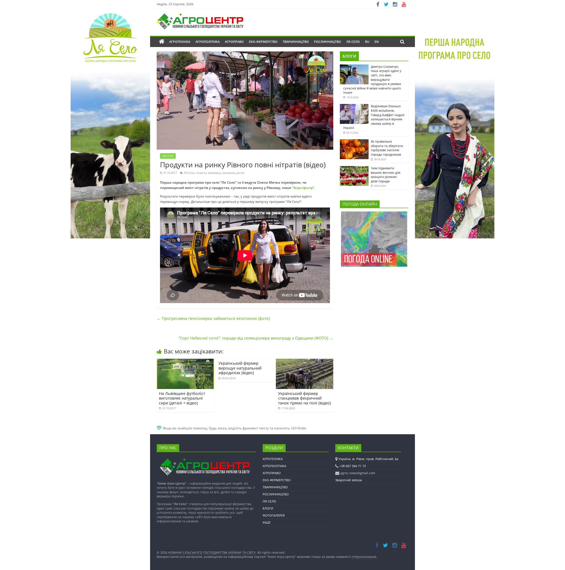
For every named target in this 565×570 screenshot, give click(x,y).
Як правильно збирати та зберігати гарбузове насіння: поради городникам (387, 148)
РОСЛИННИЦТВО (327, 42)
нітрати (201, 173)
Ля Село (189, 173)
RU (367, 42)
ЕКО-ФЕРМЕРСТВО (263, 42)
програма (228, 173)
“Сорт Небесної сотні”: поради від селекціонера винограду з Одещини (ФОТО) (256, 338)
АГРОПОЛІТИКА (208, 42)
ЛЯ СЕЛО (353, 42)
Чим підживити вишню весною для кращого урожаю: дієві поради (385, 174)
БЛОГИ (349, 56)
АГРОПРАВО (234, 42)
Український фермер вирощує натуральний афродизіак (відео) (240, 367)
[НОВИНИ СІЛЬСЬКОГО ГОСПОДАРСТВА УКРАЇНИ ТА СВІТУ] (200, 15)
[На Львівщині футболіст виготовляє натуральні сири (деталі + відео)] (185, 361)
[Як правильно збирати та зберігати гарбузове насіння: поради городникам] (354, 142)
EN (377, 42)
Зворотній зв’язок (348, 480)
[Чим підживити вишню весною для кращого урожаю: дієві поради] (354, 168)
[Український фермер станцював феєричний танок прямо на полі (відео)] (304, 361)
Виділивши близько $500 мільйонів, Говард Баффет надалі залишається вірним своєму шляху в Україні (374, 117)
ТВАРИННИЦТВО (296, 42)
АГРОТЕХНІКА (179, 42)
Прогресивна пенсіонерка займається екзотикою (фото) (213, 318)
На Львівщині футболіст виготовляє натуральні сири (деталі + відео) (182, 398)
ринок (240, 173)
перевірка (214, 173)
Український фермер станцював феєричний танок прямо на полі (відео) (304, 398)
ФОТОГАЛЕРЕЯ (274, 515)
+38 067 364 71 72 (352, 466)
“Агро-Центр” (303, 187)
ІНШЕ (267, 522)
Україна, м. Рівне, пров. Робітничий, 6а (368, 459)
